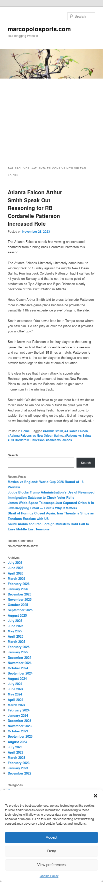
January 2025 (18, 652)
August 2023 (17, 741)
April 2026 (15, 573)
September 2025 (20, 609)
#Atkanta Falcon (76, 431)
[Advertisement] (51, 118)
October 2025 (18, 604)
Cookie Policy (49, 876)
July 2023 (15, 747)
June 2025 (15, 625)
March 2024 (16, 704)
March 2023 (16, 757)
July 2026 (15, 562)
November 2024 (20, 662)
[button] (95, 795)
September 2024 (20, 673)
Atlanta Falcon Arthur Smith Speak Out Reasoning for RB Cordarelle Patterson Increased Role (35, 207)
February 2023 (19, 762)
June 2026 (15, 567)
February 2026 (19, 583)
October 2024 (18, 668)
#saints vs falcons (59, 440)
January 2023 (18, 768)
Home (25, 431)
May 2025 (15, 631)
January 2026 (18, 589)
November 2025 (20, 599)
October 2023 (18, 731)
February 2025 (19, 646)
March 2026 (16, 578)
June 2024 (15, 688)
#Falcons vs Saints (78, 435)
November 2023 (20, 725)
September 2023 (20, 736)
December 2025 (19, 594)
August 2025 (17, 615)
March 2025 (16, 641)
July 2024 (15, 683)
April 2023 (15, 752)
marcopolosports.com (39, 28)
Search (13, 455)
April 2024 (15, 699)
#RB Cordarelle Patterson (26, 440)
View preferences (51, 865)
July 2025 (15, 620)
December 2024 (19, 657)
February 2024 (19, 710)
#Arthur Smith (53, 431)
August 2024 (17, 678)
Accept (51, 837)
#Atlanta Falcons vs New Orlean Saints (35, 435)
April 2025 (15, 636)
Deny (51, 851)
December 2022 (19, 773)
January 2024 (18, 715)
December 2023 (19, 720)
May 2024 (15, 694)
